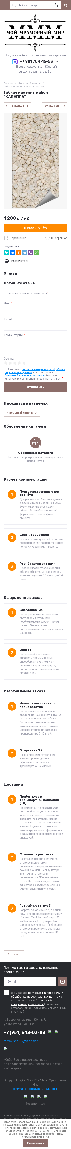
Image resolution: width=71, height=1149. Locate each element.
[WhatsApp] (36, 252)
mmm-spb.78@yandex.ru (22, 1041)
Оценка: (9, 358)
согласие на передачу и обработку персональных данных (37, 994)
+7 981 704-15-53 (36, 61)
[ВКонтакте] (12, 252)
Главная (8, 83)
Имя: (8, 303)
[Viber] (30, 252)
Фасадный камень (29, 83)
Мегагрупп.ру (35, 1103)
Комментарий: (14, 335)
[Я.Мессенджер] (6, 252)
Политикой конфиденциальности (25, 375)
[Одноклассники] (18, 252)
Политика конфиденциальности (35, 1089)
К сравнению (18, 238)
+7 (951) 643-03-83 (24, 1032)
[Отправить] (62, 981)
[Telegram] (24, 252)
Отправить (35, 387)
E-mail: (8, 319)
